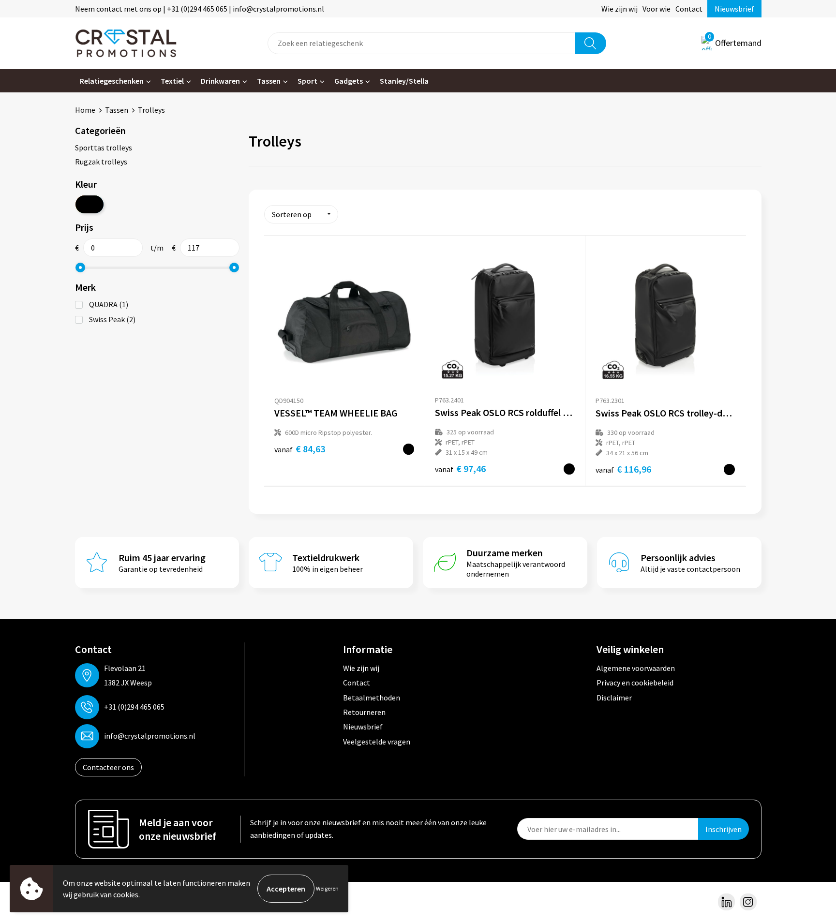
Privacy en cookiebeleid (635, 682)
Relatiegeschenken (112, 81)
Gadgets (348, 81)
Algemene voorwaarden (636, 668)
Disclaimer (614, 697)
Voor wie (656, 9)
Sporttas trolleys (103, 147)
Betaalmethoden (371, 697)
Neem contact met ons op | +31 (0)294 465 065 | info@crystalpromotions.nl (199, 9)
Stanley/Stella (404, 81)
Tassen (269, 81)
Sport (307, 81)
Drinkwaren (220, 81)
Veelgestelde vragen (376, 741)
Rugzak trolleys (101, 161)
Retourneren (364, 712)
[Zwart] (89, 204)
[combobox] (421, 43)
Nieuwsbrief (734, 9)
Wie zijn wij (619, 9)
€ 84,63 (299, 449)
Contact (688, 9)
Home (85, 110)
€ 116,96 (623, 469)
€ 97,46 (460, 468)
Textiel (172, 81)
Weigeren (327, 888)
